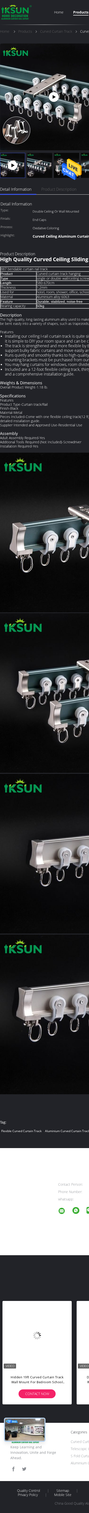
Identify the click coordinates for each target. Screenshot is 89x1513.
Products (81, 12)
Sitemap (62, 1490)
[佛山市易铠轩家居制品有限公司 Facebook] (13, 1469)
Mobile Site (62, 1495)
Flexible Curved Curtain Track (21, 1131)
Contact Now (37, 1393)
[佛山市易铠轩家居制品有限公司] (64, 1211)
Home (59, 12)
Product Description (58, 189)
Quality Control (28, 1490)
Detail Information (15, 189)
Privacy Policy (28, 1495)
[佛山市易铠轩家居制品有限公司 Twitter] (24, 1469)
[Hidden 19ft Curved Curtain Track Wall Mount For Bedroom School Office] (37, 1335)
